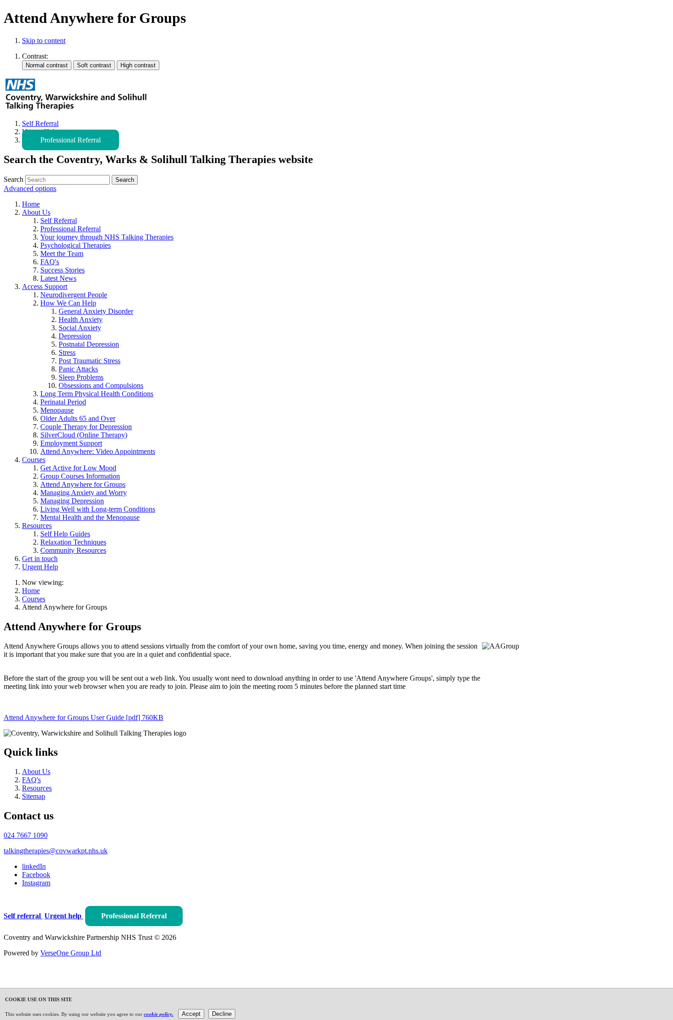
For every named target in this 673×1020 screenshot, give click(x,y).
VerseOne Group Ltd (70, 953)
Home (31, 591)
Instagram (36, 883)
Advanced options (30, 188)
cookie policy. (159, 1014)
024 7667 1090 (26, 835)
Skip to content (43, 40)
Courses (33, 599)
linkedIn (34, 866)
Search (13, 179)
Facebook (36, 874)
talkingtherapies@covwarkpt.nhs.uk (56, 851)
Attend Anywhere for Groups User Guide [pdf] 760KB (83, 717)
